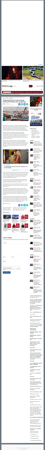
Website (4, 261)
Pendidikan (39, 186)
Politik (37, 169)
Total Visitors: (34, 137)
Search (30, 86)
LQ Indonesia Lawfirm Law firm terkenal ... (37, 158)
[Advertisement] (22, 8)
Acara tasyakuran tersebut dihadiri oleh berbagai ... (38, 268)
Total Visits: (33, 136)
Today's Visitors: (34, 131)
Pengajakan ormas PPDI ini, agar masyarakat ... (37, 260)
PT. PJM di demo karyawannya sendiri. (38, 251)
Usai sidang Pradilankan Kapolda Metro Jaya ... (38, 173)
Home (4, 97)
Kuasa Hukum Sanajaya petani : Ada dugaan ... (38, 166)
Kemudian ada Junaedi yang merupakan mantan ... (38, 283)
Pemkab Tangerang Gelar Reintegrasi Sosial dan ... (37, 231)
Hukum (35, 154)
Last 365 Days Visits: (35, 133)
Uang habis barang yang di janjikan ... (37, 184)
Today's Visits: (34, 130)
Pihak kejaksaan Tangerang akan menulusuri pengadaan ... (37, 191)
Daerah (7, 97)
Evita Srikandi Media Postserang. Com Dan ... (7, 229)
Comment (5, 242)
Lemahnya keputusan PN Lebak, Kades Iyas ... (38, 145)
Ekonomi (38, 220)
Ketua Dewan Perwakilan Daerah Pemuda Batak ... (24, 220)
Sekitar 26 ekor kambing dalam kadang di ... (37, 214)
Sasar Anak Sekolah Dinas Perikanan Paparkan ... (37, 223)
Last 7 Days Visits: (34, 132)
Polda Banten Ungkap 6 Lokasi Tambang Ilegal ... (15, 220)
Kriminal (38, 154)
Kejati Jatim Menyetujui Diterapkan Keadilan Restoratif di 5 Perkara (7, 208)
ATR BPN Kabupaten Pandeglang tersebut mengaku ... (38, 291)
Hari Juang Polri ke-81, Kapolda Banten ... (6, 220)
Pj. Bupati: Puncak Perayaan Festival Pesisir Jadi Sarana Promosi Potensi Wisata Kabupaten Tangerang (20, 208)
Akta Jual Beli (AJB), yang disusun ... (38, 152)
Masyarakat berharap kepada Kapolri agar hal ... (38, 206)
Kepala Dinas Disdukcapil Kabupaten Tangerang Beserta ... (24, 231)
